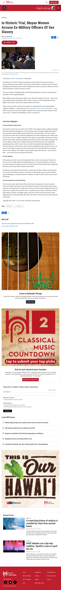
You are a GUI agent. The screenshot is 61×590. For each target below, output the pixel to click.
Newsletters (38, 572)
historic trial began (16, 78)
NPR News (4, 17)
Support (37, 579)
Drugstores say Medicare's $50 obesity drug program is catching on (24, 433)
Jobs (24, 583)
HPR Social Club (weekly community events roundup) (17, 406)
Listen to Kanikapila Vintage (30, 293)
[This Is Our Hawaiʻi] (30, 479)
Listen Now (30, 302)
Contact (37, 576)
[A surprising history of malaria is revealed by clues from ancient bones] (14, 524)
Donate (54, 2)
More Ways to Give (39, 583)
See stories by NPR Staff (10, 226)
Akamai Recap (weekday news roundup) (14, 405)
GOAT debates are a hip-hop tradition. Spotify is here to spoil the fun (41, 546)
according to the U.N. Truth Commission (40, 108)
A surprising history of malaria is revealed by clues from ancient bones (42, 523)
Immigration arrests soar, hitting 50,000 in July (18, 439)
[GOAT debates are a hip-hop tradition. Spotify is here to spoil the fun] (14, 546)
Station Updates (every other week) (13, 399)
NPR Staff (9, 36)
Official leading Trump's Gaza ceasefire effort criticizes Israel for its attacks (26, 422)
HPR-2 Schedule (27, 579)
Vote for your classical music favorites (30, 369)
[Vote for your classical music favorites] (30, 337)
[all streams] (58, 8)
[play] (4, 8)
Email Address (7, 392)
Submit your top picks (30, 380)
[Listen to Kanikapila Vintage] (30, 261)
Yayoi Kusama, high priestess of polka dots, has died (20, 428)
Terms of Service (51, 576)
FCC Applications (51, 572)
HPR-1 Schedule (27, 576)
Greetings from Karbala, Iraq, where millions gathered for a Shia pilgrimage (26, 444)
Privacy (49, 579)
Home (24, 572)
